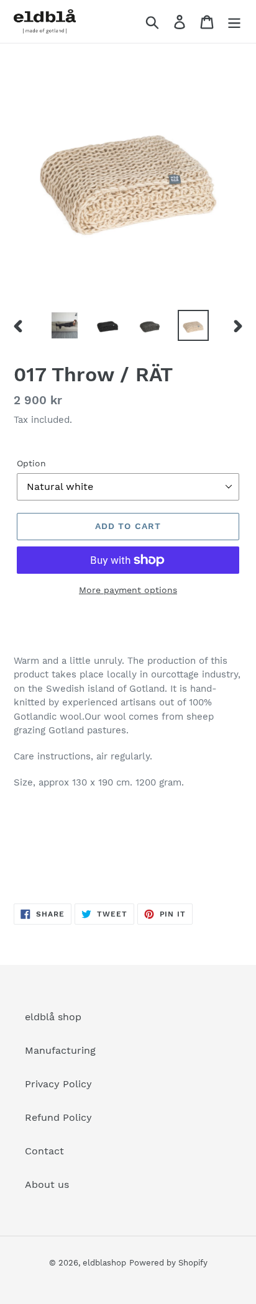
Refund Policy (58, 1117)
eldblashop (104, 1262)
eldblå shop (53, 1017)
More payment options (128, 590)
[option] (64, 325)
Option (31, 463)
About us (47, 1184)
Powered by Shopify (168, 1262)
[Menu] (234, 21)
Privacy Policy (58, 1084)
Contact (44, 1151)
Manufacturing (60, 1050)
